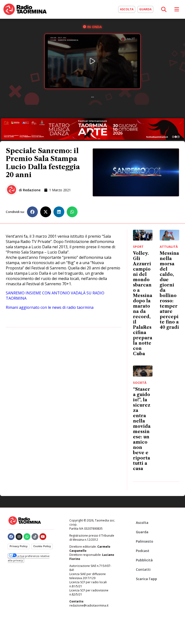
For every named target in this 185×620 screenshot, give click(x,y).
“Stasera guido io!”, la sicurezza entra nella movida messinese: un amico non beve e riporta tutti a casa (142, 429)
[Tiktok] (35, 536)
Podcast (142, 550)
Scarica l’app (146, 579)
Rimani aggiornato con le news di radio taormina (49, 307)
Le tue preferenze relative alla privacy (28, 558)
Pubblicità (144, 560)
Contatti (143, 569)
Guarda (142, 532)
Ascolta (142, 522)
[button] (32, 211)
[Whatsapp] (27, 536)
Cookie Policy (42, 546)
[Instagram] (19, 536)
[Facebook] (11, 536)
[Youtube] (43, 536)
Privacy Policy (18, 546)
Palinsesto (144, 541)
